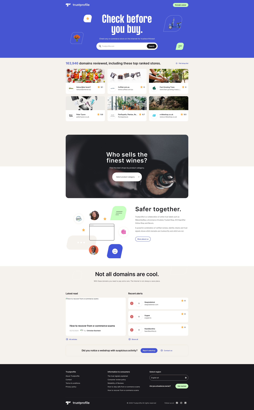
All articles (73, 339)
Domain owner (180, 5)
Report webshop (149, 351)
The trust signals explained (118, 376)
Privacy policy (71, 387)
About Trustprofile (72, 376)
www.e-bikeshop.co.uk (168, 117)
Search (151, 46)
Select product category (125, 177)
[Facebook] (177, 403)
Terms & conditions (73, 383)
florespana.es (123, 117)
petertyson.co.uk (82, 117)
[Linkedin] (185, 403)
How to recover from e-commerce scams (123, 390)
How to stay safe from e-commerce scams (124, 387)
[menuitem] (85, 376)
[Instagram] (181, 403)
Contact (69, 380)
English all (155, 378)
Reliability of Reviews (116, 383)
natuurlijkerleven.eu (83, 89)
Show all (134, 339)
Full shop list (183, 63)
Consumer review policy (117, 380)
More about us (143, 239)
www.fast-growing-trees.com (171, 89)
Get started (182, 386)
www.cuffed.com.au (125, 89)
